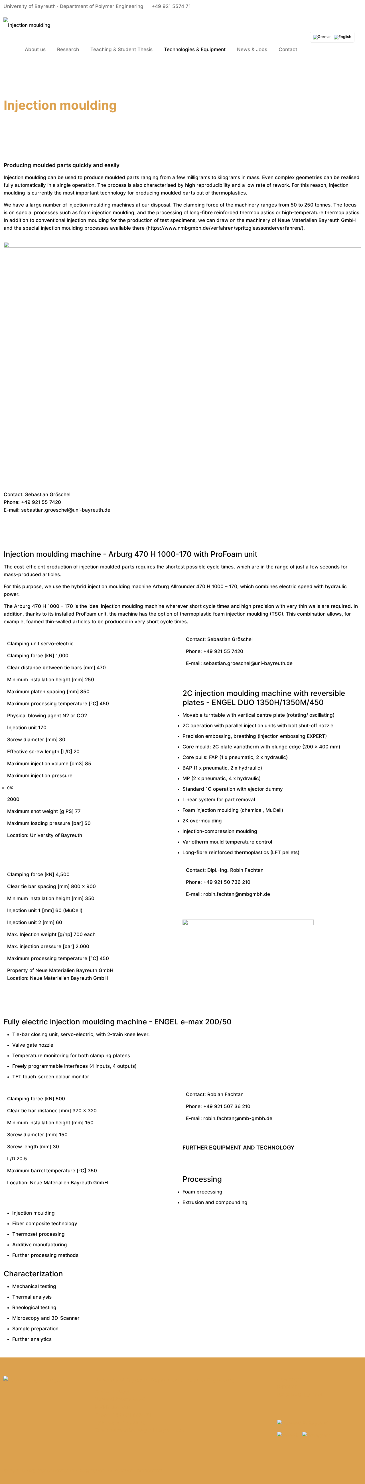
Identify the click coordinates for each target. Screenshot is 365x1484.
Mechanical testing (34, 1286)
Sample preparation (35, 1328)
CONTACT (289, 1380)
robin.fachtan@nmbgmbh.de (236, 894)
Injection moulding (33, 1213)
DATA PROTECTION (300, 1395)
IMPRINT (287, 1387)
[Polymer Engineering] (26, 25)
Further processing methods (45, 1255)
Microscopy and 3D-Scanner (46, 1318)
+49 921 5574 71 (171, 6)
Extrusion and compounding (215, 1202)
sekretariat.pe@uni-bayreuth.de (147, 1430)
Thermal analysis (32, 1297)
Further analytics (32, 1339)
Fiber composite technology (44, 1223)
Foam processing (202, 1192)
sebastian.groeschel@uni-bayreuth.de (65, 510)
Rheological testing (34, 1307)
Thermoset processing (38, 1234)
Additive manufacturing (39, 1244)
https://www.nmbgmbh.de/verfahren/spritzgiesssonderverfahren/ (225, 228)
